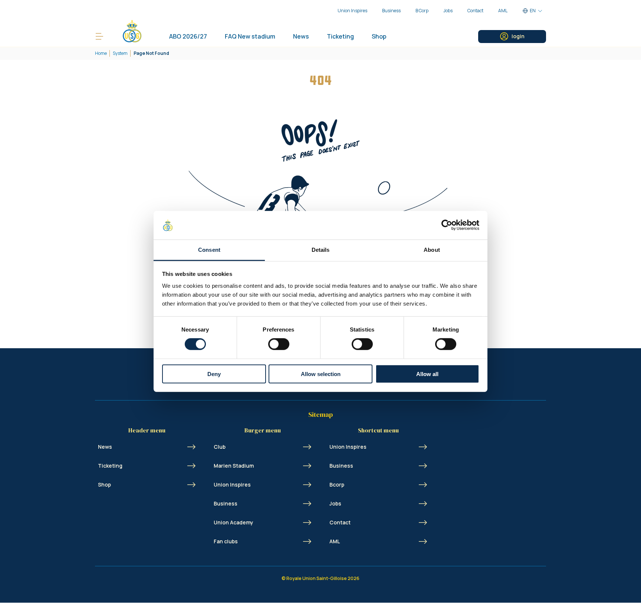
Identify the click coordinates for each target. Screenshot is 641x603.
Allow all (427, 373)
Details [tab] (321, 250)
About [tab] (432, 250)
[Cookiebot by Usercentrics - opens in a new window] (446, 225)
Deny (214, 373)
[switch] (278, 344)
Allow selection (321, 373)
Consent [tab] (209, 250)
